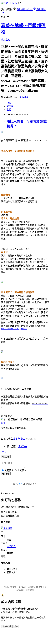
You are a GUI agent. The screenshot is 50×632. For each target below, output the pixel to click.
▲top (3, 451)
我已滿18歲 (6, 626)
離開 (16, 626)
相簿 (9, 103)
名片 (9, 109)
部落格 (10, 106)
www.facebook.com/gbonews (14, 328)
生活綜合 (23, 97)
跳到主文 (5, 39)
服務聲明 (30, 590)
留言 (23, 438)
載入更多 (5, 457)
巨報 (3, 423)
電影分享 (22, 446)
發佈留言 (5, 474)
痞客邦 (16, 438)
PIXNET (13, 587)
